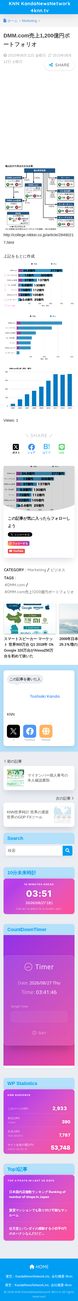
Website (45, 739)
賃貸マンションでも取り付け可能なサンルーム (38, 1212)
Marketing (37, 570)
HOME (41, 1266)
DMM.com (16, 585)
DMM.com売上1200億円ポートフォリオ (40, 592)
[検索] (67, 851)
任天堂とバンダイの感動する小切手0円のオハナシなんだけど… (38, 1230)
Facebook (29, 739)
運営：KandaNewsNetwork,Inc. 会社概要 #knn (39, 1276)
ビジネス (57, 570)
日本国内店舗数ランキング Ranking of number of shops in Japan (37, 1194)
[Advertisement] (39, 114)
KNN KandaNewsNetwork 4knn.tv (40, 6)
